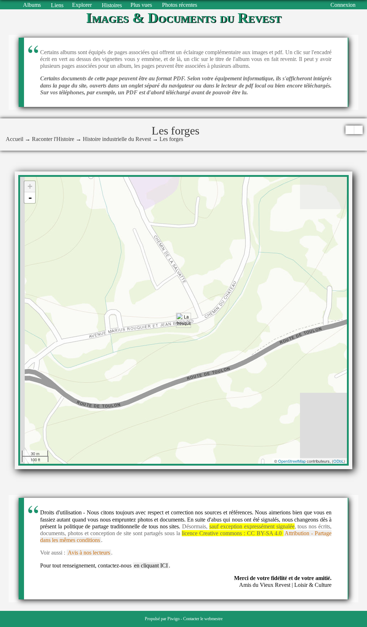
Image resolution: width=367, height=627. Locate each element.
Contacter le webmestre (203, 618)
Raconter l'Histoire (53, 139)
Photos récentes (179, 5)
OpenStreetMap (292, 461)
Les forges (171, 139)
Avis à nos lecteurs (89, 553)
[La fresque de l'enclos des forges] (183, 320)
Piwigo (173, 618)
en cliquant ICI (151, 565)
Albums (32, 5)
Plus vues (141, 5)
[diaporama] (349, 130)
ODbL (338, 461)
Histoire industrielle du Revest (117, 139)
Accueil (14, 139)
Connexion (343, 5)
